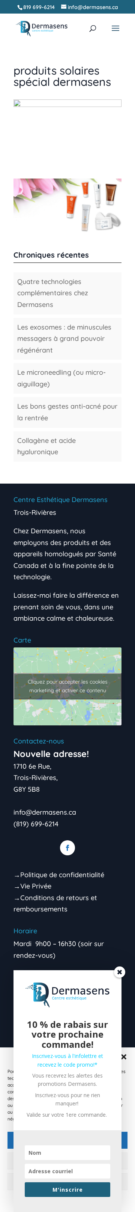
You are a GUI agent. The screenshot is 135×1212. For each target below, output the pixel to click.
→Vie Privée (32, 886)
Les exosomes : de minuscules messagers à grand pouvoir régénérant (64, 338)
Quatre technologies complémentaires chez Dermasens (52, 293)
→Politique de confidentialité (59, 874)
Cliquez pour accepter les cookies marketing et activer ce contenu (68, 686)
